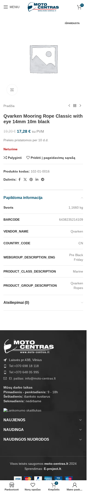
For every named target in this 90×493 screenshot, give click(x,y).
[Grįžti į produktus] (75, 106)
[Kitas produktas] (80, 106)
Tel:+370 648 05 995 (24, 372)
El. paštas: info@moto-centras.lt (32, 378)
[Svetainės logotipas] (43, 7)
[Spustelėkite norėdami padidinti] (12, 90)
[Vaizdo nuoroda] (28, 346)
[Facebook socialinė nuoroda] (19, 179)
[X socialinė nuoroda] (25, 179)
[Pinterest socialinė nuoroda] (31, 179)
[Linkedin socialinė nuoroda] (37, 179)
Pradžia (9, 106)
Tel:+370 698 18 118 (24, 366)
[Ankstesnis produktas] (69, 106)
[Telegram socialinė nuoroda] (43, 179)
